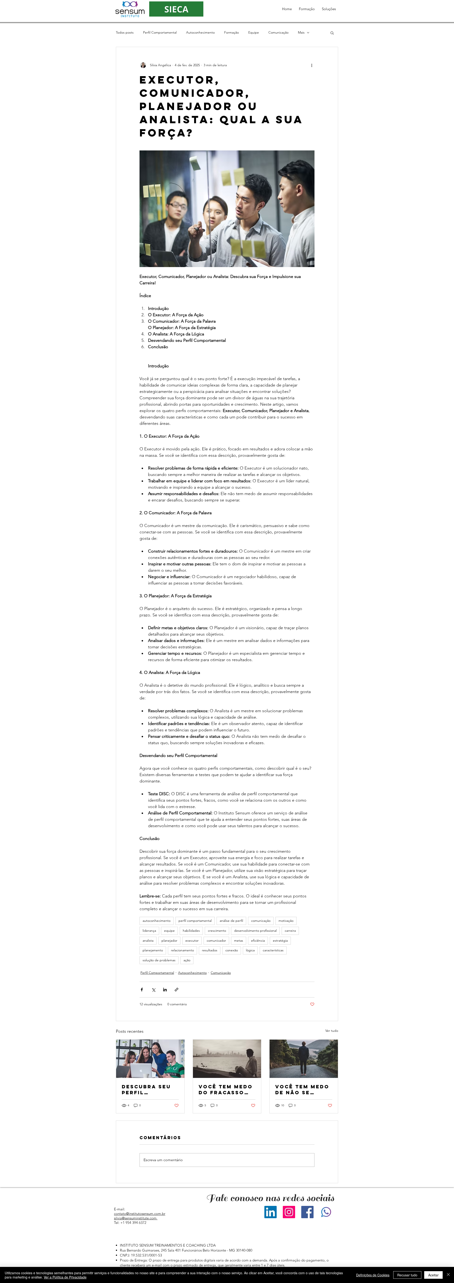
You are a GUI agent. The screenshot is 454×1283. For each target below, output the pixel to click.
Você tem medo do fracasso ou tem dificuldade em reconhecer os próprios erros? (226, 1089)
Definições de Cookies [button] (372, 1275)
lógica (250, 950)
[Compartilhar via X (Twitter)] (153, 989)
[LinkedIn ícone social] (270, 1212)
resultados (209, 950)
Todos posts (125, 32)
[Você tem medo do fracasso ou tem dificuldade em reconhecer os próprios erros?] (227, 1059)
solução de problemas (159, 960)
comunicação (261, 920)
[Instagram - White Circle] (329, 1232)
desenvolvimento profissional (255, 930)
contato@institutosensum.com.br (139, 1213)
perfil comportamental (195, 920)
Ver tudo (331, 1030)
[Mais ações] (311, 65)
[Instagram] (289, 1212)
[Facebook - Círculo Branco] (319, 1232)
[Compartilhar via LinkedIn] (165, 989)
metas (238, 940)
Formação (231, 32)
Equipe (253, 32)
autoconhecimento (156, 920)
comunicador (216, 940)
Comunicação (278, 32)
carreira (290, 930)
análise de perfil (231, 920)
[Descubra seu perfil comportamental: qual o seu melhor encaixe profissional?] (150, 1059)
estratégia (280, 940)
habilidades (191, 930)
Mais (301, 32)
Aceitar (433, 1275)
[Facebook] (307, 1212)
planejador (169, 940)
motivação (286, 920)
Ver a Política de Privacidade (65, 1277)
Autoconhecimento (200, 32)
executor (192, 940)
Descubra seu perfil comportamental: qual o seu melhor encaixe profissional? (148, 1089)
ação (186, 960)
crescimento (217, 930)
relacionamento (182, 950)
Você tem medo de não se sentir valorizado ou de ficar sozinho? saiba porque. (302, 1089)
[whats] (326, 1212)
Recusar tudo (407, 1275)
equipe (169, 930)
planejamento (153, 950)
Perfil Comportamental (160, 32)
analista (148, 940)
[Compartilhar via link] (176, 989)
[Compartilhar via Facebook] (142, 989)
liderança (149, 930)
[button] (306, 9)
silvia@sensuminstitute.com (135, 1218)
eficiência (258, 940)
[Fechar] (448, 1275)
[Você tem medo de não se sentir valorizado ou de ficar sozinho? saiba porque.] (304, 1059)
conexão (231, 950)
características (273, 950)
